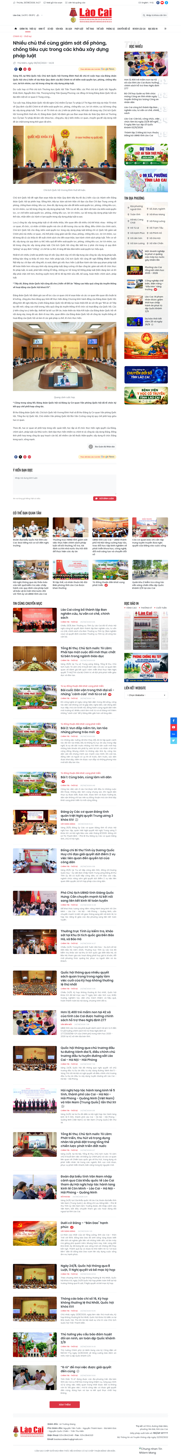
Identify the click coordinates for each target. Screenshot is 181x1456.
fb (158, 2)
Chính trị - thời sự (28, 28)
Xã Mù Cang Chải (136, 221)
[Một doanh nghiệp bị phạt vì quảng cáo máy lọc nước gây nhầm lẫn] (135, 254)
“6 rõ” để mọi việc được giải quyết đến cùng (86, 1369)
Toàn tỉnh (135, 214)
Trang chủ (15, 28)
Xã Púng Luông (157, 221)
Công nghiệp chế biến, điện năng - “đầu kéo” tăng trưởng (154, 285)
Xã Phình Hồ (155, 233)
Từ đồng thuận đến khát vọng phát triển (108, 584)
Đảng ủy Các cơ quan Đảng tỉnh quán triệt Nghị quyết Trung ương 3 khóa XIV (87, 816)
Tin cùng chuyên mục (27, 603)
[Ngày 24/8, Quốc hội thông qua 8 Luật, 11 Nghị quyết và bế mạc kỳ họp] (35, 1276)
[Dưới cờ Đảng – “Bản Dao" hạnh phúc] (35, 1233)
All (165, 28)
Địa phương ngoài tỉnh (136, 208)
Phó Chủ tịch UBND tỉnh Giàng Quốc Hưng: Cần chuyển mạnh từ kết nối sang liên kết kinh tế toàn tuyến (87, 897)
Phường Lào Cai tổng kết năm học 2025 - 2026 (154, 270)
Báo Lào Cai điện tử (90, 15)
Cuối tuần (161, 607)
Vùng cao (131, 607)
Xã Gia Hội (154, 238)
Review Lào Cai (139, 28)
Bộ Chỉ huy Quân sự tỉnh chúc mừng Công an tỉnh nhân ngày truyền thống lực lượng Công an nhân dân (141, 98)
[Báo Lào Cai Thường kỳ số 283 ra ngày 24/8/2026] (146, 630)
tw (173, 740)
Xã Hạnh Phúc (137, 233)
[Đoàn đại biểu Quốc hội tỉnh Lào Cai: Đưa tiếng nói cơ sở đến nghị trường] (31, 527)
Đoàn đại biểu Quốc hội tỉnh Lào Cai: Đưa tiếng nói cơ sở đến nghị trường (31, 542)
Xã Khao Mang (157, 214)
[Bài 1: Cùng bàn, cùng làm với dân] (35, 784)
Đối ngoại (65, 1196)
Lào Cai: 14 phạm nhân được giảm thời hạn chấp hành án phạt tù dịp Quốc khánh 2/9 (154, 304)
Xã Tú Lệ (134, 227)
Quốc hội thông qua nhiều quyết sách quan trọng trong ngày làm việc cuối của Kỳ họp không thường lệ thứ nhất (87, 979)
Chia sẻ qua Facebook (15, 69)
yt (162, 2)
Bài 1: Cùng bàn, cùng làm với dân (86, 775)
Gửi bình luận (106, 498)
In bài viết (25, 69)
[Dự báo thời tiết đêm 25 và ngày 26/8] (135, 321)
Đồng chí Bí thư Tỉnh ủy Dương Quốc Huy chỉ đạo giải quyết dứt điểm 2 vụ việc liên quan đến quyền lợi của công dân (88, 856)
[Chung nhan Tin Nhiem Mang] (153, 1451)
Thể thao (90, 28)
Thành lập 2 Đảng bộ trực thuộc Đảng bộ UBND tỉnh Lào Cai (141, 134)
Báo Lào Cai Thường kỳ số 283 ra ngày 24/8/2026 (145, 640)
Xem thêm (64, 1404)
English (145, 2)
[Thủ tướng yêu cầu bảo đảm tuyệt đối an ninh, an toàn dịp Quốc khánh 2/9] (35, 1344)
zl (166, 2)
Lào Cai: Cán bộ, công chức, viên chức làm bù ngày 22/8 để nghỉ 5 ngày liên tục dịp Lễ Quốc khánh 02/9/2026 (141, 123)
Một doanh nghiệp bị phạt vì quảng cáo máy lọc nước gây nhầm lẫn (155, 255)
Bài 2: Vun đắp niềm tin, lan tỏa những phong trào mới (84, 728)
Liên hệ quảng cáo (76, 2)
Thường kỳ (146, 607)
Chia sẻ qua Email (29, 69)
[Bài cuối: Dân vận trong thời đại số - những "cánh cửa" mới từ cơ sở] (35, 697)
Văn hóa (59, 28)
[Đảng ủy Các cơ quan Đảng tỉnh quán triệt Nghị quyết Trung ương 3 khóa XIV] (35, 822)
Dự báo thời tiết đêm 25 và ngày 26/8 (153, 321)
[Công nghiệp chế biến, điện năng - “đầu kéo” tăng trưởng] (135, 283)
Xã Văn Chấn (156, 243)
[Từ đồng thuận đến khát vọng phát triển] (110, 570)
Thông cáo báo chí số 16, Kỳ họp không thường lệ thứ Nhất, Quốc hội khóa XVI (87, 1303)
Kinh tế (42, 28)
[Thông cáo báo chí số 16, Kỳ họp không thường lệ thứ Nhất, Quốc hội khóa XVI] (35, 1309)
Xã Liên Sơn (136, 238)
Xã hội (50, 28)
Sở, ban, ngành (157, 208)
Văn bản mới (66, 1024)
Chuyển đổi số (123, 28)
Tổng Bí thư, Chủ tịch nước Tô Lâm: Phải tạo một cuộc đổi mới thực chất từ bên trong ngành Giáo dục (88, 652)
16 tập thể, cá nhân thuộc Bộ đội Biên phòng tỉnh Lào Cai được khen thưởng (70, 585)
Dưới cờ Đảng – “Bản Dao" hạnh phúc (84, 1225)
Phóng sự (110, 28)
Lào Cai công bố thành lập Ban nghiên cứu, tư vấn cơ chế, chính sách (141, 110)
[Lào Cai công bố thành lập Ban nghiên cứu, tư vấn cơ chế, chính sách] (35, 620)
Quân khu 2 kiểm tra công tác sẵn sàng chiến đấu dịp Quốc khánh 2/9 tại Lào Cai (148, 585)
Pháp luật (79, 28)
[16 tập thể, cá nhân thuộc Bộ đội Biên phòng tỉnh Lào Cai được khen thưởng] (71, 570)
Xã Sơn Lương (137, 243)
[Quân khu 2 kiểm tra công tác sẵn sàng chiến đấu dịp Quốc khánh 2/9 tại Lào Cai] (150, 570)
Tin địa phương (134, 198)
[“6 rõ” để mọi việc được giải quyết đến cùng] (35, 1377)
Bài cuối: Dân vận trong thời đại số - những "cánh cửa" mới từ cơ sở (87, 690)
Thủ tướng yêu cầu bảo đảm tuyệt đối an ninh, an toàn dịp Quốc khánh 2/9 (88, 1338)
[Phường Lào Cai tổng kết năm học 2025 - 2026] (135, 270)
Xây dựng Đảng (68, 824)
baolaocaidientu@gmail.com (68, 1439)
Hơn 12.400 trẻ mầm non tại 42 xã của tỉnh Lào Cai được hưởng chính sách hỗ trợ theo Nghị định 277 (141, 84)
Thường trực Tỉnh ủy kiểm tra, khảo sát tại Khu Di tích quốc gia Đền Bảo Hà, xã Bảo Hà (87, 935)
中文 (152, 2)
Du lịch (69, 28)
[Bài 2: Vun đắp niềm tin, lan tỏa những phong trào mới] (35, 735)
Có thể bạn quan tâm (27, 512)
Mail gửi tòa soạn (54, 2)
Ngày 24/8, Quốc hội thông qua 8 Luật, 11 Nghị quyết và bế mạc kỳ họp (88, 1268)
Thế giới (100, 28)
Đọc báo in (152, 28)
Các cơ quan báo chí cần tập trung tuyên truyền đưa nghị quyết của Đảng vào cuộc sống (149, 542)
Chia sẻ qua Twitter (20, 69)
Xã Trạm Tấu (156, 227)
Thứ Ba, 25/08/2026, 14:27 (28, 2)
